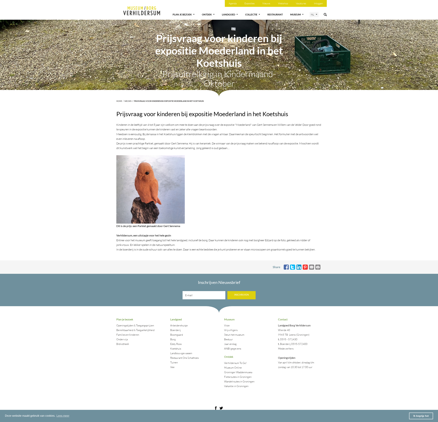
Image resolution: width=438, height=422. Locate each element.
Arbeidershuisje (179, 325)
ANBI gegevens (232, 348)
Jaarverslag (230, 344)
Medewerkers (285, 348)
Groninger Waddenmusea (238, 372)
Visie (227, 325)
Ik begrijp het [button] (421, 415)
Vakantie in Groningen (236, 386)
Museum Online (233, 367)
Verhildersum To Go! (235, 363)
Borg (173, 339)
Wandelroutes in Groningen (239, 381)
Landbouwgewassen (181, 353)
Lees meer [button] (62, 415)
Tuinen (174, 362)
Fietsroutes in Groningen (238, 376)
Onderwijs (122, 339)
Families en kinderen (127, 334)
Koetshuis (175, 348)
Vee (172, 367)
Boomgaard (176, 334)
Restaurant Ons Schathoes (184, 357)
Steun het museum (234, 334)
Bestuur (228, 339)
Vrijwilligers (230, 330)
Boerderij (175, 330)
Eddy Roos (176, 344)
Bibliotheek (122, 344)
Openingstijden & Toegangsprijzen (135, 325)
